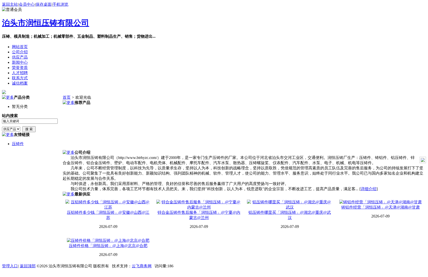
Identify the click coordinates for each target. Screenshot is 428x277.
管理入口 (10, 266)
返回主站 (10, 4)
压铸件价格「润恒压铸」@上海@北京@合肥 (108, 246)
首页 (67, 97)
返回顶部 (28, 266)
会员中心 (27, 4)
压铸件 (18, 144)
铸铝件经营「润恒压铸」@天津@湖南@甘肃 (380, 207)
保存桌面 (44, 4)
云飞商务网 (142, 266)
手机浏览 (60, 4)
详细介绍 (368, 189)
